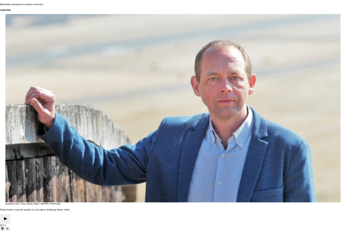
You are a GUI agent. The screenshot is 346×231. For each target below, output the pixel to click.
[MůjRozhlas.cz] (5, 10)
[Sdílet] (7, 229)
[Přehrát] (5, 219)
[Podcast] (2, 229)
